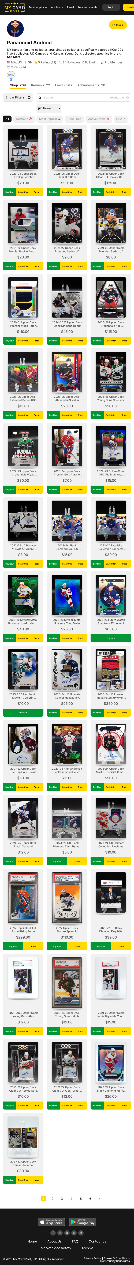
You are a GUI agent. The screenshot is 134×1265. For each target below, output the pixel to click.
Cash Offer (23, 192)
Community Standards (115, 1261)
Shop (18, 85)
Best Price (74, 119)
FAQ (75, 1241)
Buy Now (9, 192)
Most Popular (48, 119)
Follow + (118, 25)
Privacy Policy (92, 1258)
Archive (87, 1248)
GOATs (120, 119)
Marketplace (38, 7)
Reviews (40, 85)
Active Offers (97, 119)
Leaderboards (87, 7)
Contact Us (97, 1241)
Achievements (91, 85)
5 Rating (47, 62)
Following (90, 62)
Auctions (57, 7)
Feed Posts (63, 85)
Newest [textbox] (48, 108)
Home (32, 1241)
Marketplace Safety (56, 1248)
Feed (70, 7)
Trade (36, 192)
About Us (54, 1241)
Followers (72, 62)
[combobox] (48, 108)
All (7, 119)
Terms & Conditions (117, 1258)
